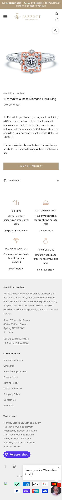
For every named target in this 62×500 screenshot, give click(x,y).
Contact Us (9, 399)
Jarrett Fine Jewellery (13, 93)
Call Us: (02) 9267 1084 (11, 3)
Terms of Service (12, 388)
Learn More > (16, 268)
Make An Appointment (15, 371)
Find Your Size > (45, 269)
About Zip (8, 405)
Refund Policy (10, 382)
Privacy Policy (10, 377)
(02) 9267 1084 (20, 338)
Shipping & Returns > (16, 230)
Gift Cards (8, 365)
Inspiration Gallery (13, 360)
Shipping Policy (11, 394)
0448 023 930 (21, 342)
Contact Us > (46, 230)
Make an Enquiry (31, 166)
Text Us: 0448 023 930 (33, 3)
